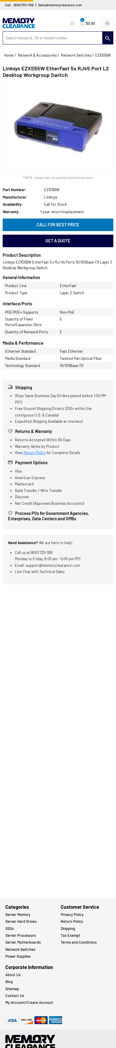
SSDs (9, 928)
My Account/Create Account (29, 1002)
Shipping (68, 928)
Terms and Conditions (79, 942)
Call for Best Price (58, 224)
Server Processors (20, 935)
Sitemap (12, 988)
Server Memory (17, 914)
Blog (9, 981)
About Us (13, 974)
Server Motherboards (23, 942)
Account (73, 23)
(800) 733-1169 (24, 5)
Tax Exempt (70, 935)
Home (9, 55)
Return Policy (34, 452)
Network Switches (76, 55)
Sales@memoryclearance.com (60, 5)
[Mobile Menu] (107, 23)
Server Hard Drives (21, 921)
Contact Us (14, 995)
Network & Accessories (37, 55)
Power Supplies (18, 956)
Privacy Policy (72, 914)
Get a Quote (58, 240)
